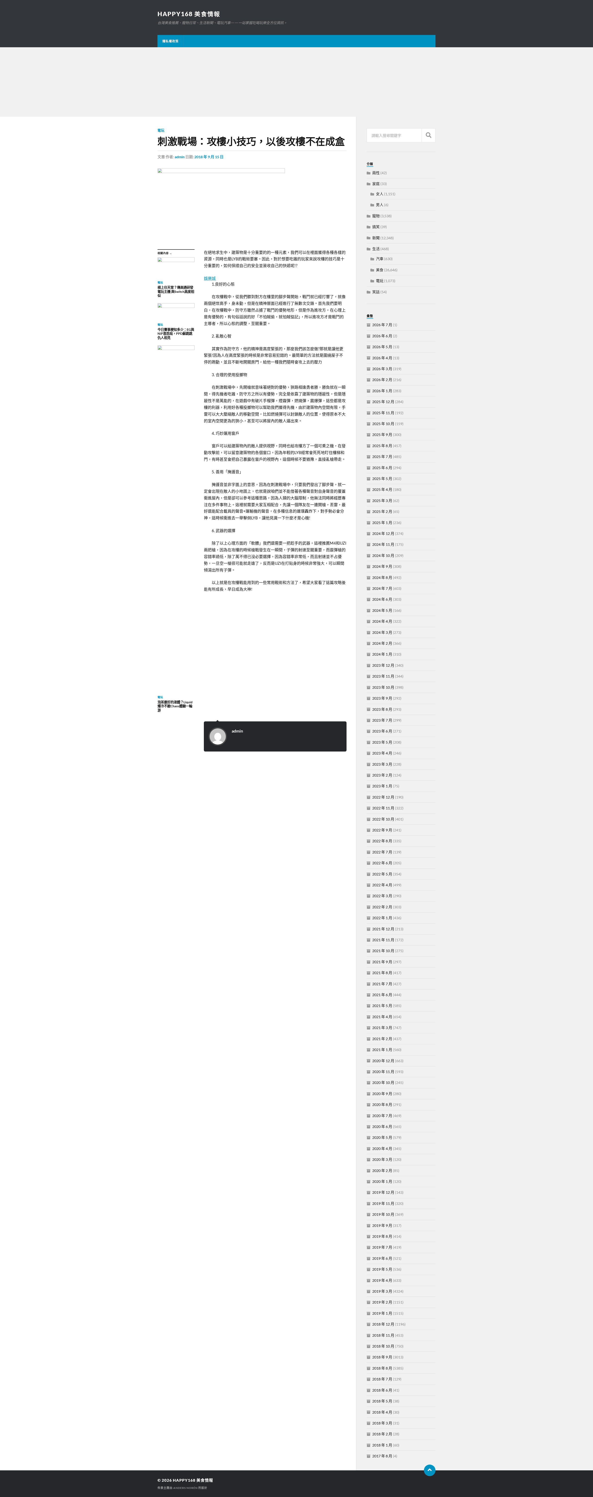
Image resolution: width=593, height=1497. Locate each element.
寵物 (376, 216)
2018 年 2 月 (382, 1434)
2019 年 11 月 (383, 1203)
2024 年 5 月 (382, 610)
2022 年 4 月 (382, 885)
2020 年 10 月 (383, 1082)
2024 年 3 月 (382, 632)
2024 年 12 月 (383, 533)
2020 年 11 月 (383, 1071)
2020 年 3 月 (382, 1159)
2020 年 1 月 (382, 1181)
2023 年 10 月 (383, 687)
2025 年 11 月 (383, 413)
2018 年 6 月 (382, 1390)
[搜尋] (428, 135)
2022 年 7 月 (382, 852)
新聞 (376, 238)
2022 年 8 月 (382, 841)
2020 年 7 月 (382, 1115)
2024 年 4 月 (382, 621)
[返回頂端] (429, 1470)
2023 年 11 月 (383, 676)
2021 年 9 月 (382, 962)
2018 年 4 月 (382, 1412)
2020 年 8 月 (382, 1104)
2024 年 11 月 (383, 544)
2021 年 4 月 (382, 1016)
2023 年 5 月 (382, 742)
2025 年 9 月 (382, 434)
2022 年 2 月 (382, 907)
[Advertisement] (296, 82)
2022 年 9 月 (382, 830)
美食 (379, 270)
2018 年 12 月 (383, 1324)
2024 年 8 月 (382, 577)
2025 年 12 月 (383, 401)
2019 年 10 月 (383, 1214)
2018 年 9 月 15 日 (209, 157)
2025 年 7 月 (382, 456)
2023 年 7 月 (382, 720)
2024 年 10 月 (383, 555)
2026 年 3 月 (382, 368)
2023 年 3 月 (382, 764)
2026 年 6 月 (382, 336)
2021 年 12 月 (383, 929)
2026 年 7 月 (382, 324)
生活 (376, 248)
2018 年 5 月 (382, 1401)
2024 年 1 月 (382, 654)
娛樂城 (210, 278)
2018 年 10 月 (383, 1346)
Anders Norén (185, 1488)
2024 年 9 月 (382, 566)
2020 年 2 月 (382, 1170)
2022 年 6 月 (382, 863)
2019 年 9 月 (382, 1225)
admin (180, 157)
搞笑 (376, 226)
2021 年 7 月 (382, 984)
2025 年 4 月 (382, 489)
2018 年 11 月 (383, 1335)
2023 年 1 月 (382, 786)
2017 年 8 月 (382, 1456)
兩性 (376, 173)
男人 (379, 204)
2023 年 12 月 (383, 665)
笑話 (376, 292)
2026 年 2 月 (382, 379)
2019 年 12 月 (383, 1192)
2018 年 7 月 (382, 1379)
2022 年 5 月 (382, 874)
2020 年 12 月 (383, 1060)
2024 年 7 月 (382, 588)
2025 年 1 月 (382, 522)
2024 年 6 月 (382, 599)
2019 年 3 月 (382, 1291)
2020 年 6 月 (382, 1126)
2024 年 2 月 (382, 643)
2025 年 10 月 (383, 423)
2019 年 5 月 (382, 1269)
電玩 (161, 130)
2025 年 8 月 (382, 445)
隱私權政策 (170, 41)
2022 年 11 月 (383, 808)
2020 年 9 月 (382, 1093)
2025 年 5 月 (382, 478)
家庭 (376, 183)
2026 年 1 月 (382, 390)
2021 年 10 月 (383, 950)
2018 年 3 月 (382, 1423)
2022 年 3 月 (382, 896)
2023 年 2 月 (382, 775)
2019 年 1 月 (382, 1313)
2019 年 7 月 (382, 1247)
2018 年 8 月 (382, 1368)
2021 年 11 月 (383, 940)
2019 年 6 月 (382, 1258)
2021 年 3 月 (382, 1027)
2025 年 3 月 (382, 500)
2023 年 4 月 (382, 753)
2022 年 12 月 (383, 797)
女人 (379, 194)
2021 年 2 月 (382, 1038)
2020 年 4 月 (382, 1148)
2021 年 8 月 (382, 972)
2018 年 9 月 (382, 1357)
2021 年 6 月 (382, 994)
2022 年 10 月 (383, 819)
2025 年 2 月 (382, 511)
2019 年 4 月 (382, 1280)
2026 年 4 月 (382, 358)
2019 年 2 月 (382, 1302)
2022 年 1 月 (382, 918)
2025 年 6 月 (382, 467)
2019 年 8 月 (382, 1236)
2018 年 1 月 (382, 1445)
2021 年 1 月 (382, 1049)
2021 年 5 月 (382, 1005)
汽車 (379, 258)
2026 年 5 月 (382, 346)
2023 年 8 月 (382, 709)
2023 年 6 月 (382, 731)
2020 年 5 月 (382, 1137)
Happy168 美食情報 (189, 13)
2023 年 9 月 (382, 698)
